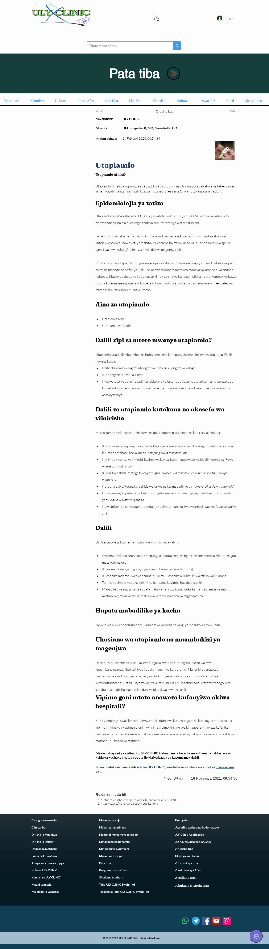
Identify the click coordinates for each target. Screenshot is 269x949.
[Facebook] (206, 921)
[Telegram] (196, 921)
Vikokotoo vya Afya (187, 870)
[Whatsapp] (185, 921)
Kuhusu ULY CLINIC (44, 870)
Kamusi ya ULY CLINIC (46, 877)
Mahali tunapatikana (112, 827)
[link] (157, 18)
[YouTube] (216, 921)
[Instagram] (227, 921)
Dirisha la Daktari (43, 841)
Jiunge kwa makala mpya (48, 863)
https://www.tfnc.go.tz (115, 803)
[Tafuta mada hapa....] (177, 46)
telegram (132, 834)
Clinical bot (39, 827)
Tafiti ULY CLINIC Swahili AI (117, 884)
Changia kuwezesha (44, 820)
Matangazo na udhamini (115, 841)
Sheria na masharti (111, 877)
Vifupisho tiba (184, 849)
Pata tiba (105, 863)
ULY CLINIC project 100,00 (192, 841)
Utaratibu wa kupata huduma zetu (197, 827)
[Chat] (256, 936)
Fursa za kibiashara (44, 856)
